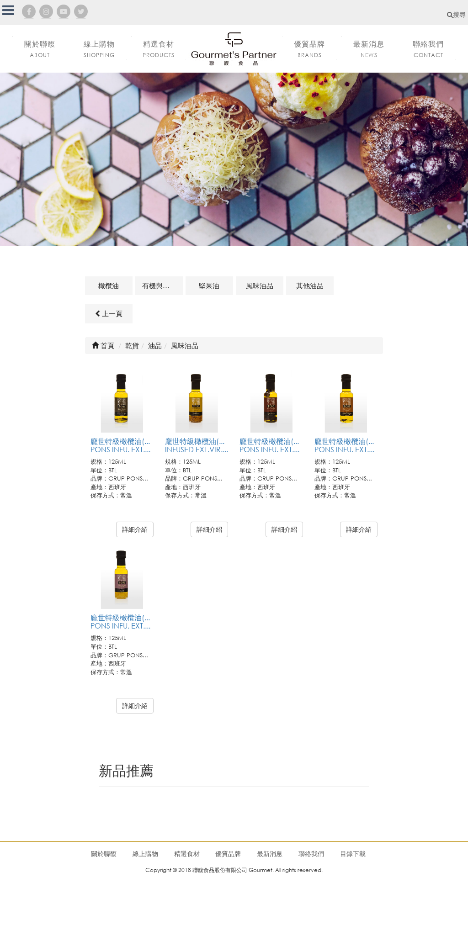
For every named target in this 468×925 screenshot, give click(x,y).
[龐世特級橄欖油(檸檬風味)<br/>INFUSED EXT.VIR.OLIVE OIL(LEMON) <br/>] (196, 401)
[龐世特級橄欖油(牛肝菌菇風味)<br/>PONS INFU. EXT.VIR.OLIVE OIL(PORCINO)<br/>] (271, 401)
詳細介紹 (135, 529)
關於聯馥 (104, 853)
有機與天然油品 (162, 285)
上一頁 (111, 313)
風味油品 (259, 285)
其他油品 (310, 285)
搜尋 (459, 14)
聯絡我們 (311, 853)
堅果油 (209, 285)
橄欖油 (108, 285)
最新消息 (269, 853)
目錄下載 (353, 853)
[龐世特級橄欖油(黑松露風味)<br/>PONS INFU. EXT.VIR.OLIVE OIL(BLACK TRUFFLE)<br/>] (122, 401)
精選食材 (187, 853)
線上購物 (145, 853)
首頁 (106, 345)
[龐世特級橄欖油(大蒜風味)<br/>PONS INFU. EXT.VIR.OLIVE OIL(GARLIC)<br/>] (122, 577)
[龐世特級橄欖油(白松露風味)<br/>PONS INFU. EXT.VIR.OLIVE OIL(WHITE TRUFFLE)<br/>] (346, 401)
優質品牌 (228, 853)
